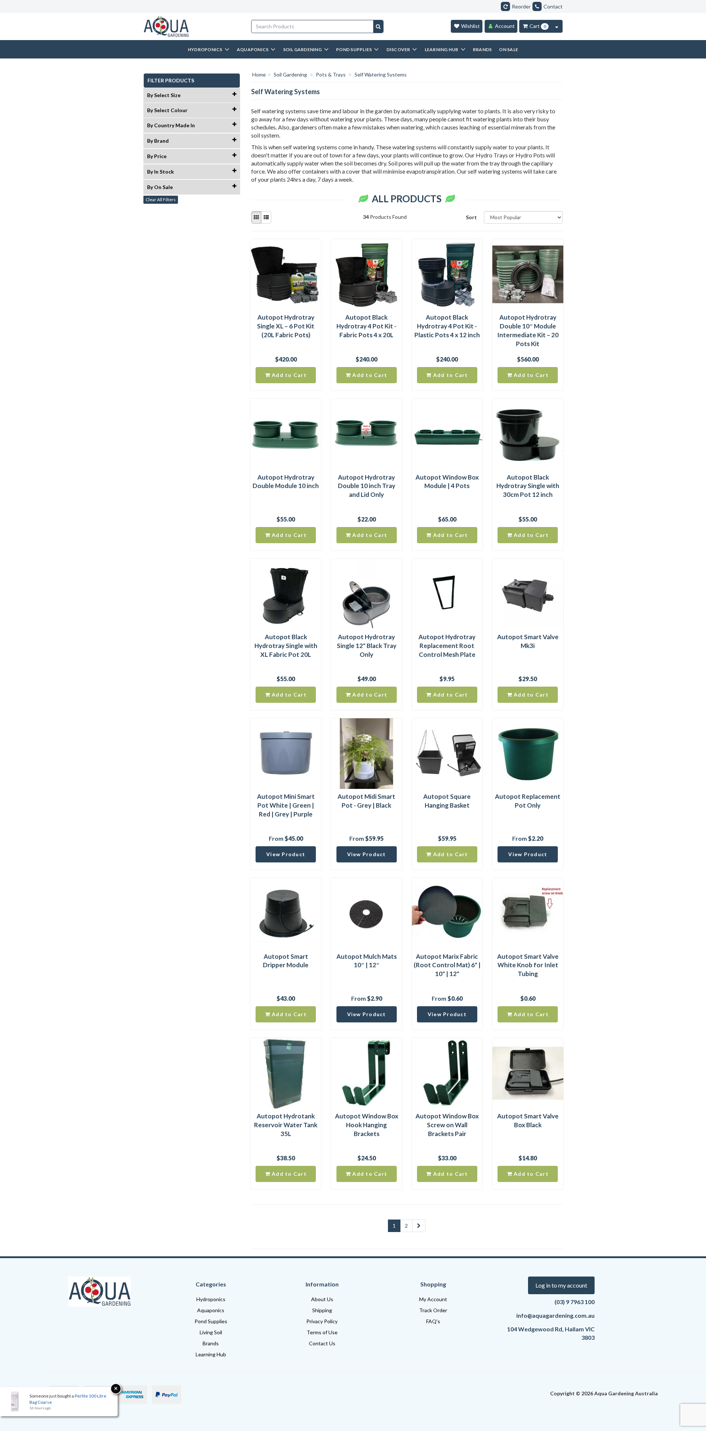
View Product (285, 854)
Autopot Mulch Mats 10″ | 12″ (366, 961)
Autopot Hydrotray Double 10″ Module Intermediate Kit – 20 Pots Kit (528, 330)
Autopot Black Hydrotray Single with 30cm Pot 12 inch (527, 486)
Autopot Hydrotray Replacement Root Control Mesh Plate (446, 645)
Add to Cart (288, 375)
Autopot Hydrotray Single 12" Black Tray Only (366, 645)
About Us (322, 1299)
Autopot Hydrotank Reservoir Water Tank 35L (285, 1125)
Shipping (322, 1310)
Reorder (521, 6)
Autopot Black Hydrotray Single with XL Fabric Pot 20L (285, 645)
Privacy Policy (322, 1321)
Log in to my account (561, 1285)
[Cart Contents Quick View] (557, 26)
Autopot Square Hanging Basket (447, 801)
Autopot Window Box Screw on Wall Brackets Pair (447, 1125)
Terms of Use (322, 1332)
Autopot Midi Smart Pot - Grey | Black (366, 801)
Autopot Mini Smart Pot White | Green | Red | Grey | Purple (286, 805)
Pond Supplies (211, 1321)
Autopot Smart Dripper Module (286, 961)
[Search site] (378, 26)
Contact (553, 6)
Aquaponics (210, 1310)
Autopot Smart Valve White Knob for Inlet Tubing (528, 965)
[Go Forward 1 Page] (418, 1226)
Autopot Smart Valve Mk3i (528, 641)
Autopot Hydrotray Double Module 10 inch (286, 481)
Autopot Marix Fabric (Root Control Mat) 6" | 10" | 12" (447, 965)
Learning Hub (211, 1354)
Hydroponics (210, 1299)
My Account (433, 1299)
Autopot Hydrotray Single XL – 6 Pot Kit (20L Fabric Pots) (285, 326)
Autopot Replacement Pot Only (527, 801)
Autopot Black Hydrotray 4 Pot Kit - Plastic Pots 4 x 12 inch (447, 326)
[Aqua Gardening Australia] (191, 26)
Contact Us (322, 1343)
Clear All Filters (161, 199)
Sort (471, 217)
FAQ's (433, 1321)
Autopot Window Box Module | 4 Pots (447, 481)
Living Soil (211, 1332)
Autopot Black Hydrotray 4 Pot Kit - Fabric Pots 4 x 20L (366, 326)
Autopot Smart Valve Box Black (528, 1120)
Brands (211, 1343)
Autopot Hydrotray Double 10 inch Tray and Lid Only (366, 486)
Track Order (433, 1310)
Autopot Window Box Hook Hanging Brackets (366, 1125)
